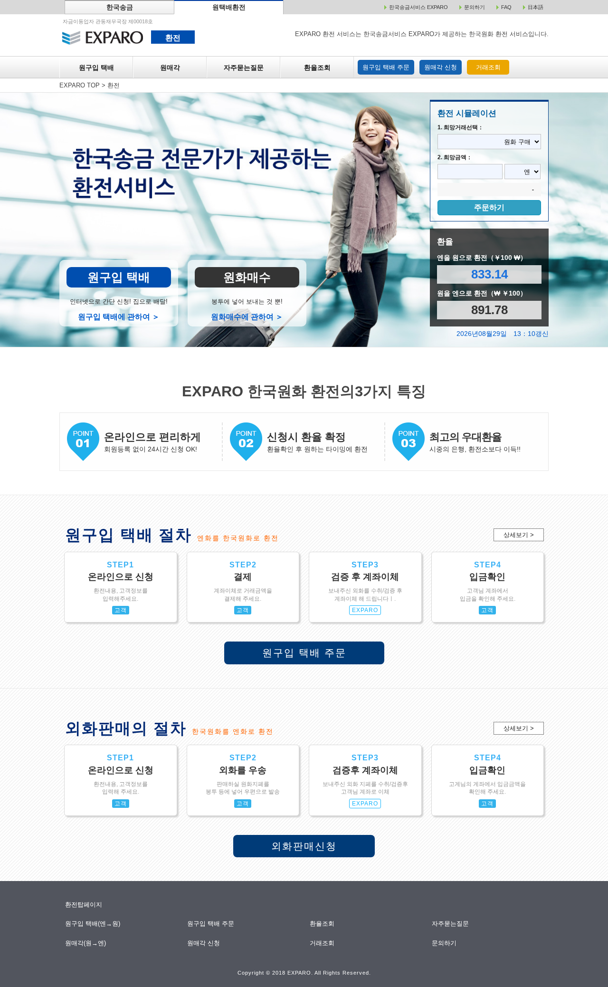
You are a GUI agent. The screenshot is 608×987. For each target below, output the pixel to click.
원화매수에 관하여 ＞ (247, 317)
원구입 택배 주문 (385, 67)
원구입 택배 (96, 67)
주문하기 (489, 207)
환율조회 (317, 67)
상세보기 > (519, 534)
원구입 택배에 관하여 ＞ (119, 317)
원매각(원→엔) (86, 943)
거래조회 (488, 67)
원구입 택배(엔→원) (93, 923)
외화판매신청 (304, 846)
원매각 (170, 67)
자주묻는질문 (244, 67)
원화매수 (247, 277)
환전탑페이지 (83, 904)
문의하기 (445, 943)
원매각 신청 (440, 67)
